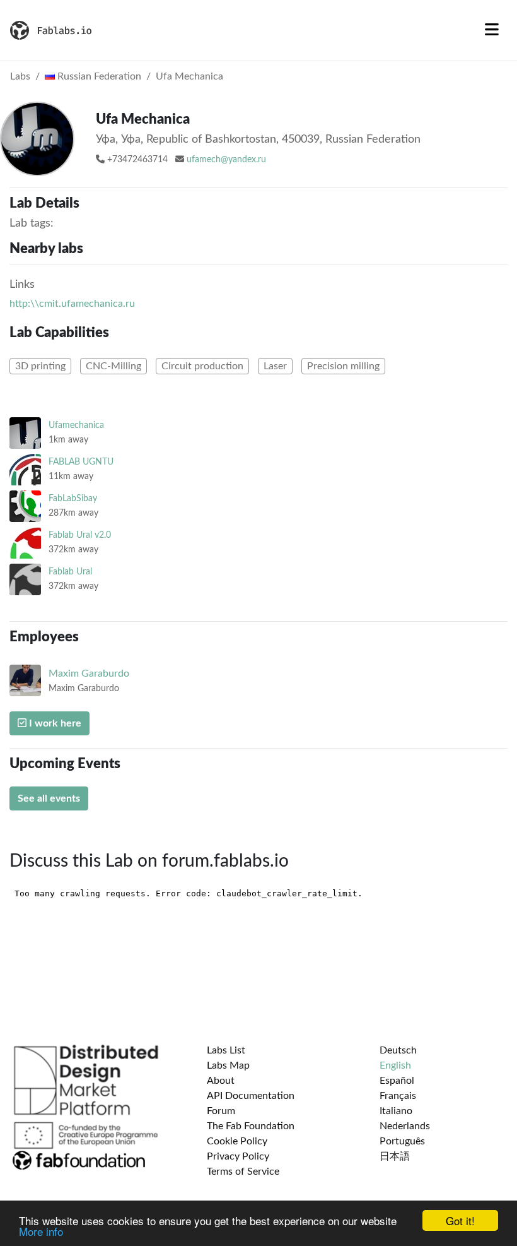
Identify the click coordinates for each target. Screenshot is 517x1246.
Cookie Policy (237, 1141)
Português (402, 1141)
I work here (53, 723)
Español (397, 1081)
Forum (221, 1111)
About (221, 1081)
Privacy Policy (238, 1156)
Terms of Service (243, 1171)
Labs (20, 76)
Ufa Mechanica (189, 76)
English (395, 1065)
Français (398, 1096)
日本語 (395, 1156)
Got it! (460, 1220)
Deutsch (398, 1050)
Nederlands (405, 1126)
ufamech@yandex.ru (226, 159)
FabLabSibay (73, 498)
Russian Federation (98, 76)
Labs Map (228, 1065)
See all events (49, 798)
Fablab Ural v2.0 (80, 535)
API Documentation (250, 1096)
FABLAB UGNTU (81, 461)
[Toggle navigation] (492, 30)
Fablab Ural (70, 571)
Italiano (396, 1111)
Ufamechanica (76, 425)
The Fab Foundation (250, 1126)
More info (41, 1231)
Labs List (226, 1050)
